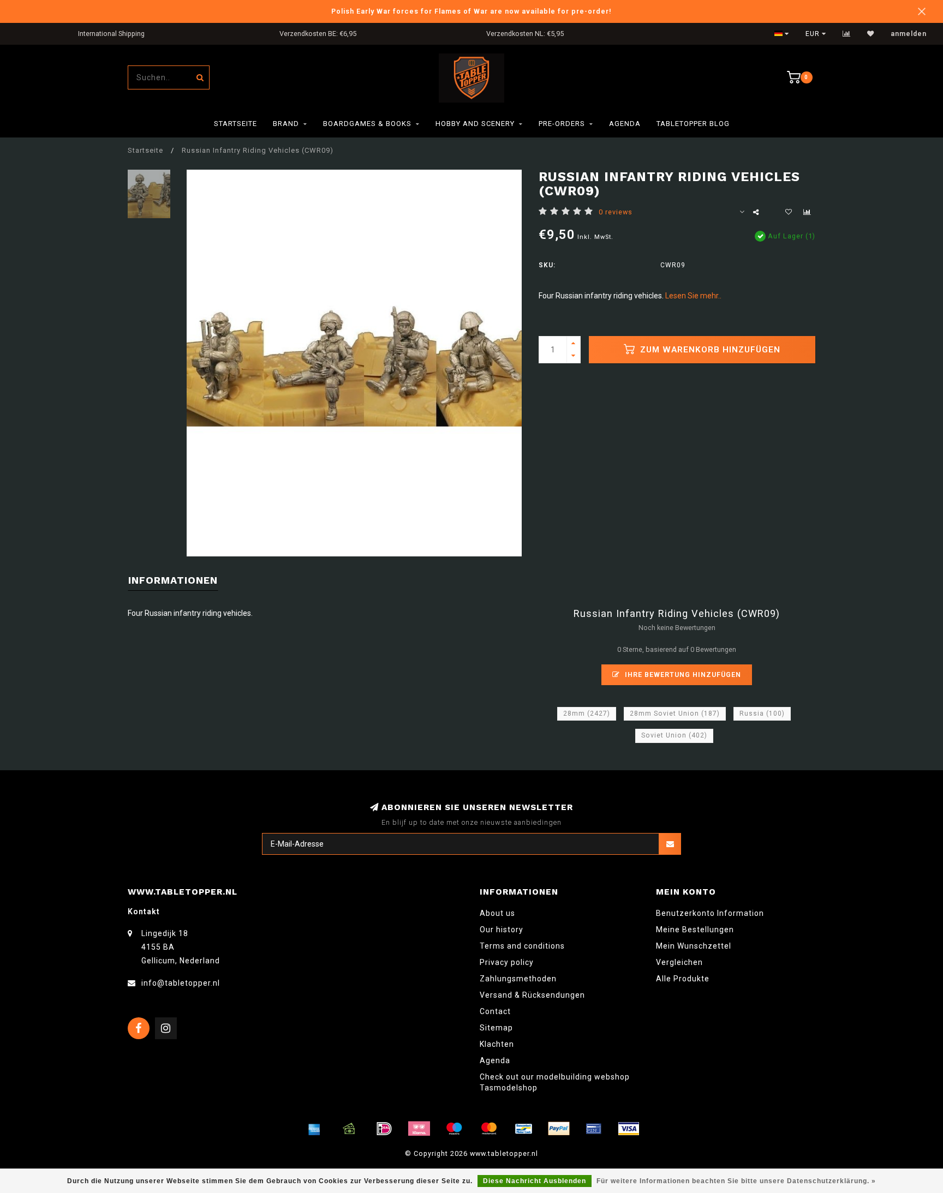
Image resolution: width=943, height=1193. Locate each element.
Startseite (235, 123)
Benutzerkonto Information (710, 913)
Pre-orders (562, 123)
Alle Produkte (682, 978)
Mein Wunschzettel (693, 946)
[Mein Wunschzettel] (870, 34)
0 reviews (615, 212)
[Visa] (628, 1128)
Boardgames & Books (367, 123)
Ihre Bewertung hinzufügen (682, 674)
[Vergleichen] (847, 34)
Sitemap (496, 1027)
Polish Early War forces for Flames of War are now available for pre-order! (471, 11)
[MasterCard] (489, 1128)
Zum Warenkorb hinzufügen (708, 350)
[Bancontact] (524, 1128)
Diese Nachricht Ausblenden (534, 1181)
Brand (286, 123)
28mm (586, 713)
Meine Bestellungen (695, 929)
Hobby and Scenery (475, 123)
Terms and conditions (522, 946)
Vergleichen (679, 962)
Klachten (497, 1044)
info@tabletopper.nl (180, 983)
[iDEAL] (384, 1128)
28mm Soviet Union (675, 713)
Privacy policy (507, 962)
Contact (495, 1011)
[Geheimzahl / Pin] (593, 1128)
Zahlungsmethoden (518, 978)
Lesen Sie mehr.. (693, 295)
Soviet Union (674, 735)
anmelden (909, 34)
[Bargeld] (349, 1128)
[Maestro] (454, 1128)
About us (497, 913)
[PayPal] (558, 1128)
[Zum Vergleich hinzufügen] (807, 212)
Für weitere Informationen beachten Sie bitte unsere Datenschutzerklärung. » (736, 1181)
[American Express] (314, 1128)
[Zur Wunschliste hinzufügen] (788, 212)
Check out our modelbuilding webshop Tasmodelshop (555, 1082)
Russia (762, 713)
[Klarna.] (419, 1128)
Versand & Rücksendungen (532, 995)
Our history (501, 929)
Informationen (173, 580)
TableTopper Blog (693, 123)
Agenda (625, 123)
